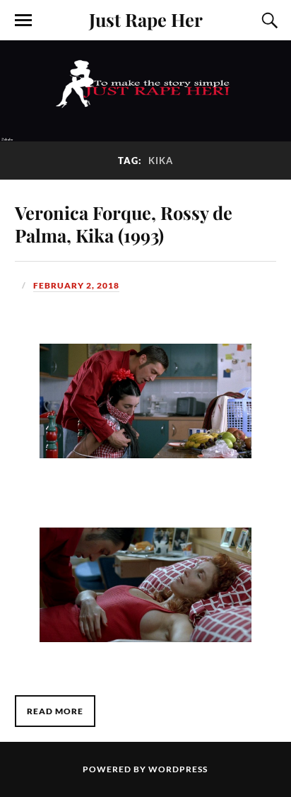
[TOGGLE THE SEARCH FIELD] (267, 20)
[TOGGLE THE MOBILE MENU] (23, 20)
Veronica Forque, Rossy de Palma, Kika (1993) (123, 223)
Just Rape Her (146, 19)
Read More (55, 711)
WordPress (178, 769)
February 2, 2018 (76, 285)
